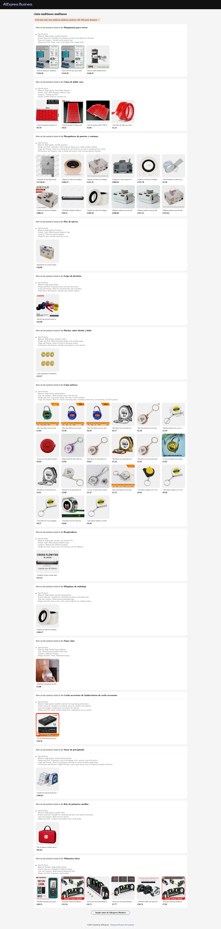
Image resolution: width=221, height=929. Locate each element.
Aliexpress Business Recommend (122, 925)
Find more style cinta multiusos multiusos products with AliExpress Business (66, 20)
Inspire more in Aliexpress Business (110, 913)
